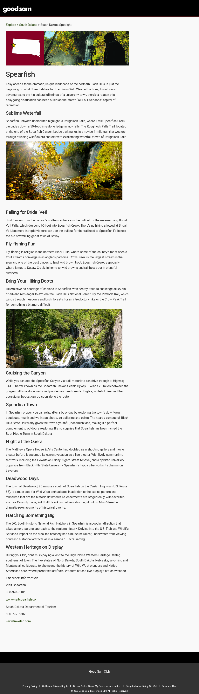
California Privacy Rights (55, 686)
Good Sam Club (99, 671)
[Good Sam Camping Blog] (25, 9)
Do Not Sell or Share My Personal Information (97, 686)
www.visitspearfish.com (22, 599)
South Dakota (28, 25)
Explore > (12, 25)
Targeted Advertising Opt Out (141, 686)
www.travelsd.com (18, 621)
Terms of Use (169, 686)
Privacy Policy (30, 686)
